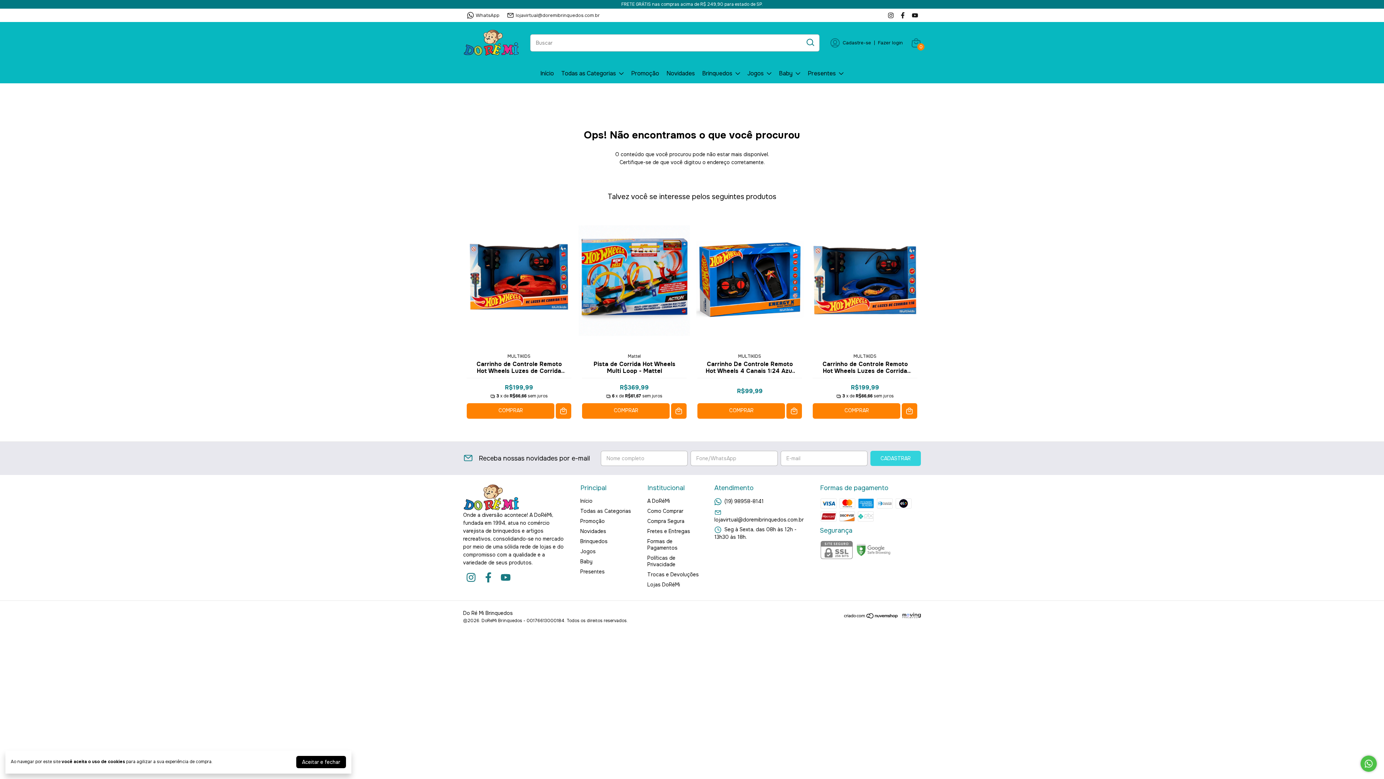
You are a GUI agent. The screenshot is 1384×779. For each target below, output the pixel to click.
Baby (786, 73)
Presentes (822, 73)
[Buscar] (810, 42)
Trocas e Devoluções (673, 574)
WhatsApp (488, 15)
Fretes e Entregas (668, 531)
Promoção (645, 73)
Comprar (510, 410)
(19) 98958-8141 (744, 501)
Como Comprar (665, 511)
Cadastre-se (857, 43)
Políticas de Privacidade (661, 561)
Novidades (680, 73)
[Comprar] (563, 411)
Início (547, 73)
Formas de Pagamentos (662, 544)
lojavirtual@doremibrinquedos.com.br (558, 15)
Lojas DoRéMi (663, 584)
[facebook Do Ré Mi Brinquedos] (903, 15)
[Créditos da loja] (910, 616)
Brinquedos (717, 73)
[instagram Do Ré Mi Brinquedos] (891, 15)
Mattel (634, 356)
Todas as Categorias (588, 73)
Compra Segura (665, 521)
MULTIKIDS (519, 356)
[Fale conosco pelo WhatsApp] (1369, 764)
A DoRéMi (658, 501)
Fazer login (890, 43)
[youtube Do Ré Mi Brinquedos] (915, 15)
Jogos (756, 73)
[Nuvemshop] (871, 617)
